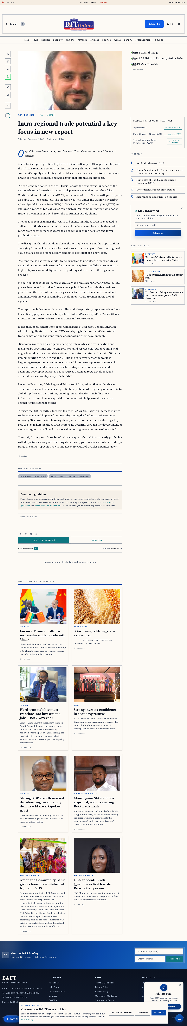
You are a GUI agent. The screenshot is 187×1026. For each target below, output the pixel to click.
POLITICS (106, 40)
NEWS (35, 40)
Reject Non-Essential (121, 1013)
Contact (53, 996)
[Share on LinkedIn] (8, 69)
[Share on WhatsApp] (8, 77)
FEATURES (82, 40)
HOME (26, 40)
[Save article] (8, 95)
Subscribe (154, 23)
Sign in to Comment (43, 540)
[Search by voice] (23, 24)
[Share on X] (8, 54)
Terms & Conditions (104, 982)
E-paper (159, 40)
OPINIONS (94, 40)
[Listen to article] (8, 105)
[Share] (8, 87)
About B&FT (54, 982)
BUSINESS (45, 40)
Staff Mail (53, 1000)
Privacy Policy (101, 987)
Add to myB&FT (46, 115)
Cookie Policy (101, 991)
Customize (143, 1013)
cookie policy (27, 1019)
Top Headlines (26, 115)
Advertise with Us (57, 991)
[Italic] (25, 534)
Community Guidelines (106, 996)
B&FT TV (128, 40)
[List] (36, 534)
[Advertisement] (158, 91)
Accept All (158, 1013)
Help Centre (54, 987)
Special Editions (143, 40)
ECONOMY (58, 40)
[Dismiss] (182, 208)
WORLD (117, 40)
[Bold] (20, 534)
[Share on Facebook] (8, 61)
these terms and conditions (48, 505)
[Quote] (31, 534)
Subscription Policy (104, 1000)
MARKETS (70, 40)
